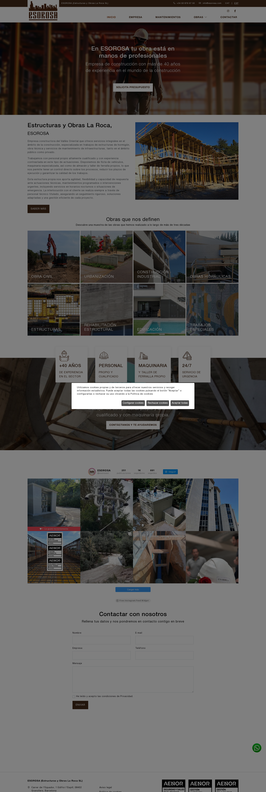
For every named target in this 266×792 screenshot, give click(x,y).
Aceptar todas (180, 403)
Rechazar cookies (158, 403)
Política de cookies (142, 394)
